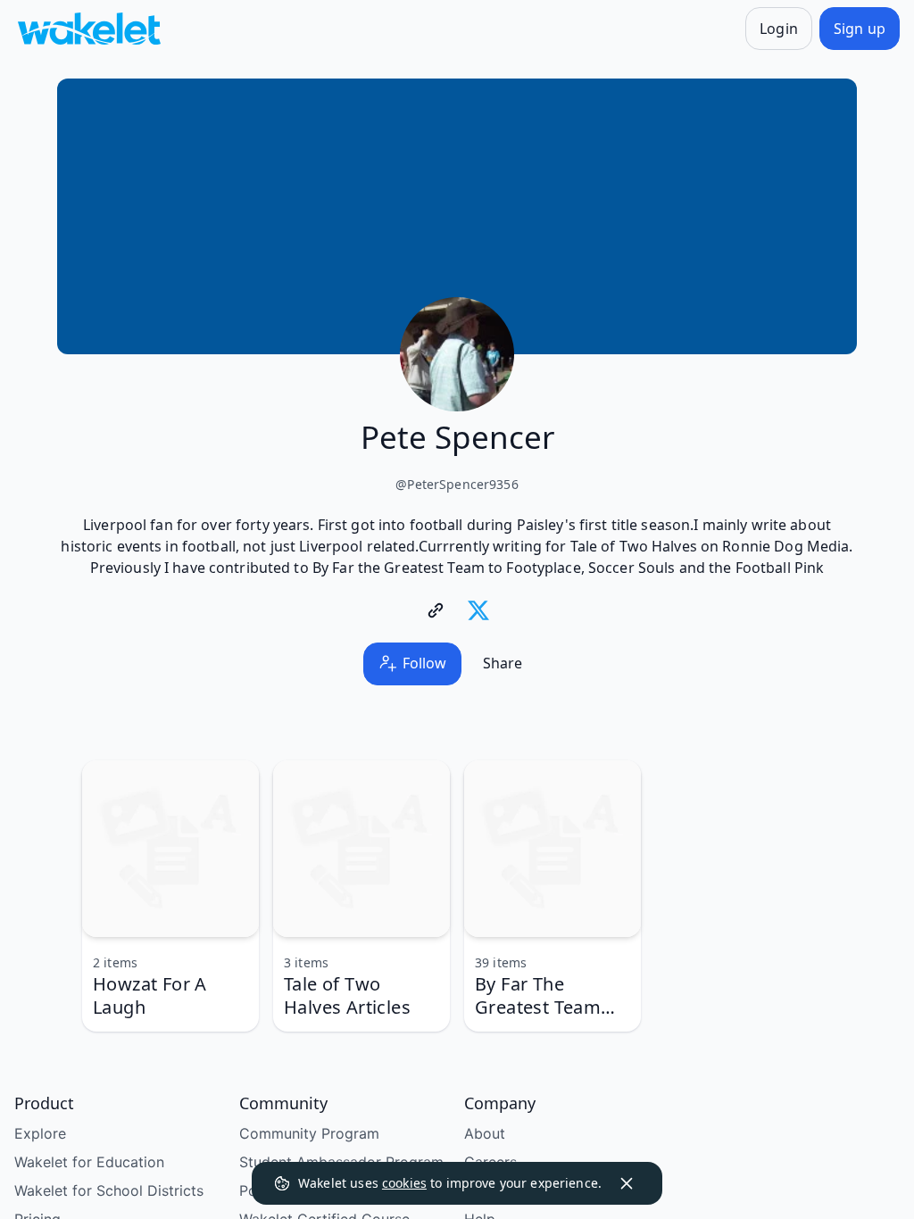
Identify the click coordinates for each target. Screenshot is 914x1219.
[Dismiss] (626, 1183)
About (484, 1133)
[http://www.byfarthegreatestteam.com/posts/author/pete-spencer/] (435, 610)
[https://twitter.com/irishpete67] (478, 610)
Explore (40, 1133)
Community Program (309, 1133)
